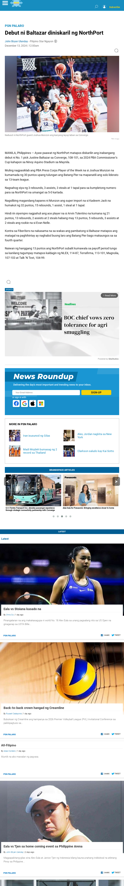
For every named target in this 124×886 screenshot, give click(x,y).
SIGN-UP (96, 392)
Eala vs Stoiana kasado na (22, 609)
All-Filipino (8, 745)
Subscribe (114, 7)
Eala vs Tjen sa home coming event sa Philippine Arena (43, 846)
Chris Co (10, 615)
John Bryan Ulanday (16, 41)
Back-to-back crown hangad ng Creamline (34, 708)
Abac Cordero (10, 751)
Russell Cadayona (13, 714)
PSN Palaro (14, 26)
